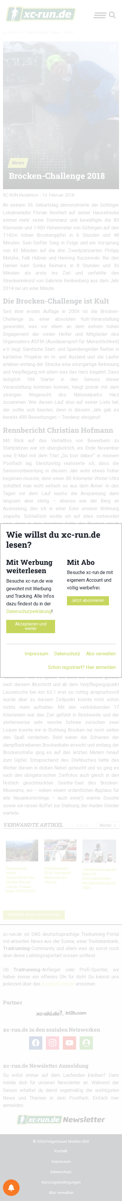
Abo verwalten (101, 654)
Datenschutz (67, 654)
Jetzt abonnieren (87, 600)
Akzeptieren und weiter (30, 626)
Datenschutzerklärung (28, 611)
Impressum (36, 654)
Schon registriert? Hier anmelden (82, 667)
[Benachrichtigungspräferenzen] (11, 1187)
